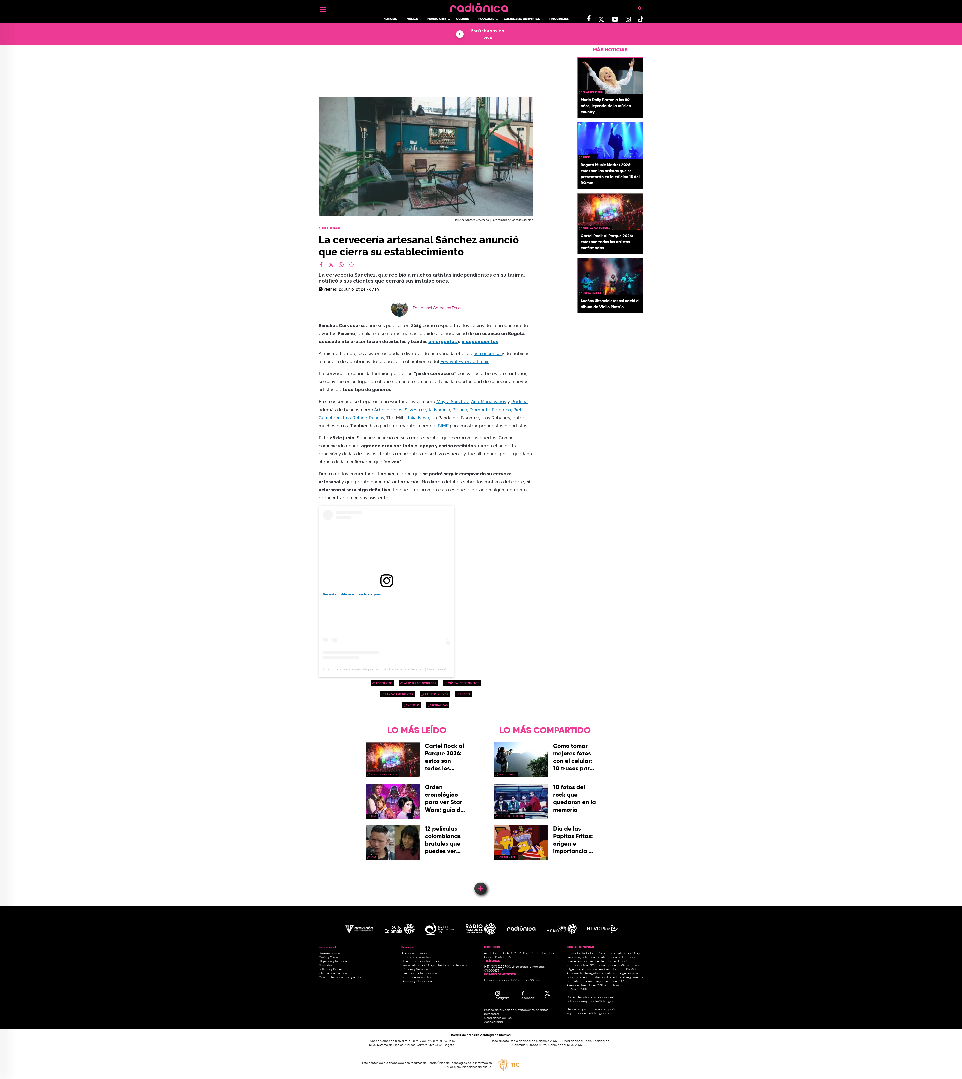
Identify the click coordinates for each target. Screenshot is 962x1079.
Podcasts (486, 19)
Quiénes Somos (329, 953)
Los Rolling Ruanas (363, 417)
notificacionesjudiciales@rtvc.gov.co (592, 1001)
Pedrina (519, 401)
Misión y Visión (328, 957)
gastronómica (486, 353)
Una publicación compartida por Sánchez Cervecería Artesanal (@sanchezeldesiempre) (392, 669)
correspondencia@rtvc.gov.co (619, 965)
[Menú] (323, 9)
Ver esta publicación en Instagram (352, 594)
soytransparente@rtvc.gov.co (588, 1013)
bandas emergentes (399, 694)
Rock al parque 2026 (596, 228)
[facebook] (321, 264)
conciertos (384, 683)
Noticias (390, 19)
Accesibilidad (494, 1022)
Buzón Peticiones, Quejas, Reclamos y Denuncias (435, 965)
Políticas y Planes (330, 969)
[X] (331, 264)
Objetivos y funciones (334, 961)
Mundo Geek (436, 19)
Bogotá (465, 694)
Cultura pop (507, 857)
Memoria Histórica (511, 816)
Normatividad (328, 965)
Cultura (462, 19)
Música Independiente (463, 683)
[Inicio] (479, 6)
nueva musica (592, 293)
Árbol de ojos (388, 409)
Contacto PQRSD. (624, 969)
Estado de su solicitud (416, 977)
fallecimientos (593, 92)
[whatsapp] (341, 264)
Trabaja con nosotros (416, 957)
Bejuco (459, 409)
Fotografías (507, 774)
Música (412, 19)
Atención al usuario (414, 953)
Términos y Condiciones (417, 981)
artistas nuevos (436, 694)
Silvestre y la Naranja (426, 409)
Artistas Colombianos (420, 683)
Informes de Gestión (333, 973)
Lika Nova (418, 417)
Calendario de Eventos (522, 19)
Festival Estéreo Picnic (464, 361)
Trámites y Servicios (414, 969)
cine (373, 816)
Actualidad (439, 705)
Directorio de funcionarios (419, 973)
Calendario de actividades (420, 961)
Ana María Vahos (488, 401)
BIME (444, 425)
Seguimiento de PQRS (610, 981)
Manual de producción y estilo (340, 977)
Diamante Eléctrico (490, 409)
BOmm (586, 157)
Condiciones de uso (498, 1018)
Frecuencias (559, 19)
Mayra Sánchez (452, 401)
